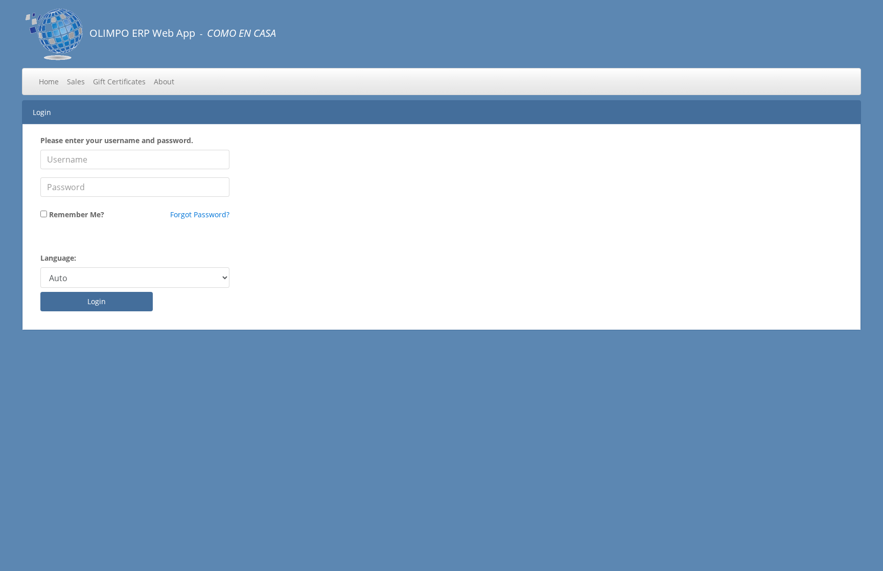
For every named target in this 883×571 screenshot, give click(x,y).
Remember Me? (76, 214)
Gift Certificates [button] (119, 81)
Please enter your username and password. (116, 140)
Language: (58, 258)
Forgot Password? (199, 214)
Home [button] (49, 81)
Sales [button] (76, 81)
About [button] (164, 81)
